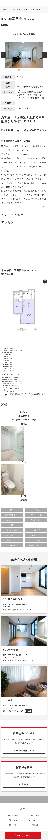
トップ (5, 9)
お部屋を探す (17, 9)
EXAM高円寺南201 (33, 9)
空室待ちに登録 (23, 835)
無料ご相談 (35, 815)
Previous (3, 55)
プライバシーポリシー (35, 820)
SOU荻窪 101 (10, 700)
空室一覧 (24, 784)
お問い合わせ (13, 820)
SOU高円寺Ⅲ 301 (12, 599)
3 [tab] (24, 70)
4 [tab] (26, 70)
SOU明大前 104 (11, 650)
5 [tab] (29, 70)
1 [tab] (19, 70)
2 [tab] (21, 70)
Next (44, 55)
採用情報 (12, 825)
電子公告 (35, 825)
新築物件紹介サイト (23, 750)
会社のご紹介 (13, 815)
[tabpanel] (24, 55)
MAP (29, 610)
